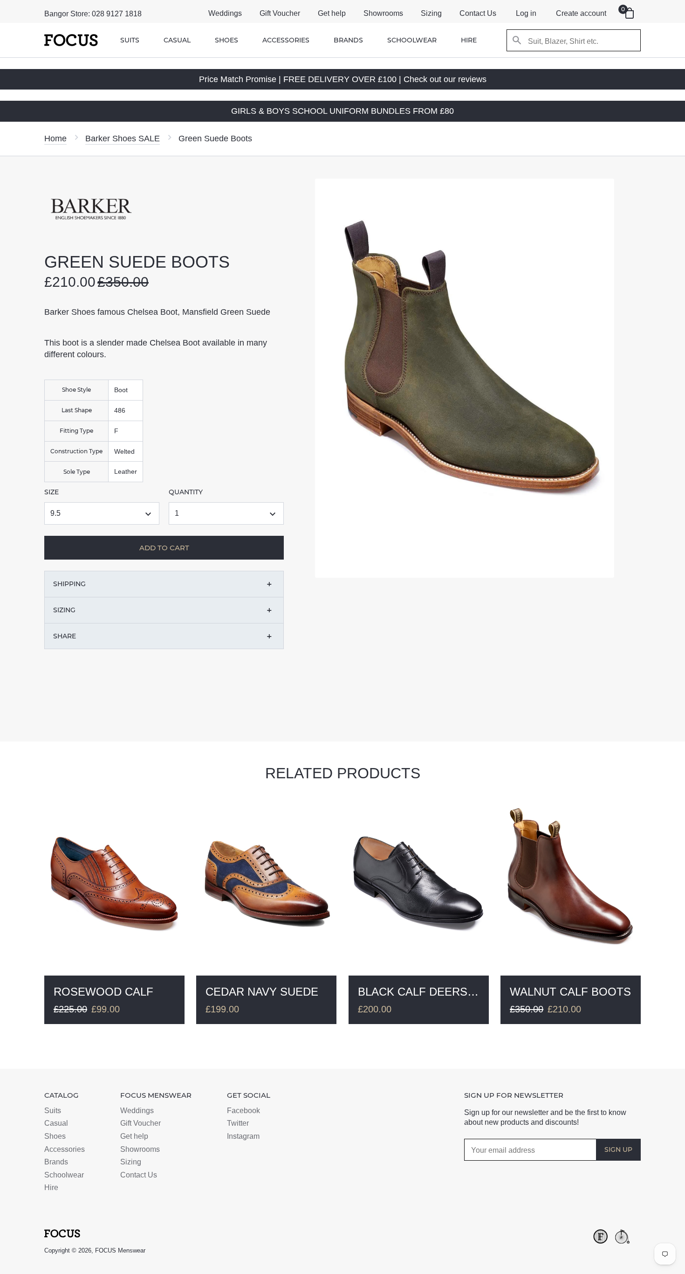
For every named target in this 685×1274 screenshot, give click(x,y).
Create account (581, 13)
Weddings (225, 13)
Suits (129, 40)
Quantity (186, 492)
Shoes (226, 40)
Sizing (431, 13)
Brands (348, 40)
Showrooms (383, 13)
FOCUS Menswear (120, 1250)
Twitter (238, 1123)
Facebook (243, 1111)
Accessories (285, 40)
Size (51, 492)
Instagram (243, 1136)
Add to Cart (206, 707)
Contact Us (477, 13)
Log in (526, 13)
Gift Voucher (280, 13)
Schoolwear (412, 40)
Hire (469, 40)
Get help (332, 13)
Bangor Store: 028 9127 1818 (93, 14)
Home (55, 138)
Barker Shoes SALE (122, 138)
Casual (177, 40)
